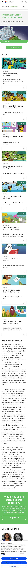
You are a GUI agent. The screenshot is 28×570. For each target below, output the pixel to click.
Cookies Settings (14, 566)
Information (7, 41)
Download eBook (14, 47)
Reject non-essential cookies (14, 563)
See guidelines (14, 518)
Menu (24, 7)
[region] (14, 555)
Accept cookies (14, 558)
